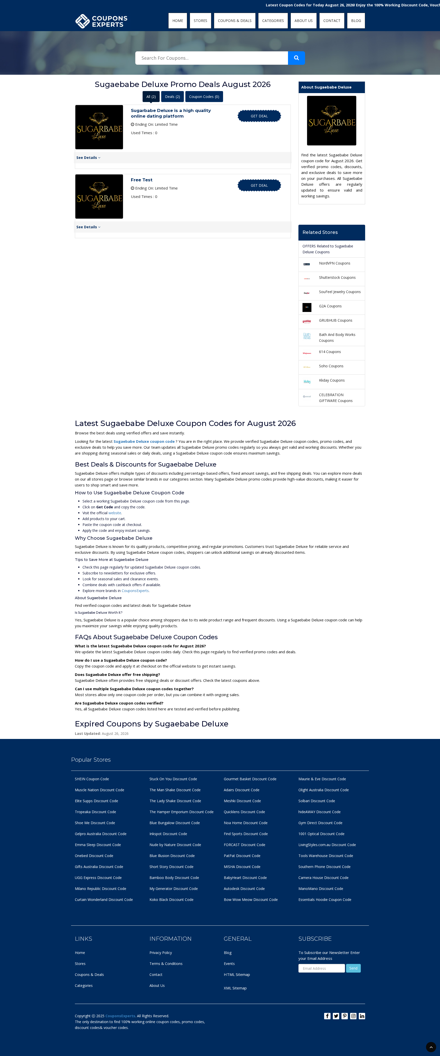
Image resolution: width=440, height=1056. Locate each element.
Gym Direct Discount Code (320, 822)
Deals (172, 96)
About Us (157, 985)
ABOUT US (304, 20)
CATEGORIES (273, 20)
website (114, 512)
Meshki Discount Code (242, 800)
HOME (177, 20)
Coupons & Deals (89, 974)
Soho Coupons (331, 365)
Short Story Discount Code (171, 866)
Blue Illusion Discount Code (172, 855)
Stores (80, 963)
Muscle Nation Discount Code (99, 789)
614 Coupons (330, 351)
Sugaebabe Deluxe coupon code (145, 441)
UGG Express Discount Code (98, 877)
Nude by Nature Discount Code (175, 844)
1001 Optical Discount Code (321, 833)
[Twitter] (336, 1016)
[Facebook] (327, 1016)
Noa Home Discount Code (246, 822)
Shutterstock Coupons (337, 277)
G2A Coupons (330, 306)
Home (80, 952)
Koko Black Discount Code (171, 899)
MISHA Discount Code (242, 866)
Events (229, 963)
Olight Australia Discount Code (323, 789)
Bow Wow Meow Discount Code (251, 899)
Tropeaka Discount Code (95, 811)
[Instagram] (353, 1016)
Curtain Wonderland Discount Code (104, 899)
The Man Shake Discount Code (175, 789)
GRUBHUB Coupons (335, 320)
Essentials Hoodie (313, 899)
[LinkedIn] (362, 1016)
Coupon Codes (204, 96)
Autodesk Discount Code (244, 888)
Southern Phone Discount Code (324, 866)
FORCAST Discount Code (244, 844)
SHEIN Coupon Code (92, 778)
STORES (200, 20)
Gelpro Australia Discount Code (101, 833)
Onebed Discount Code (94, 855)
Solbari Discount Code (316, 800)
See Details (87, 157)
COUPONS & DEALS (235, 20)
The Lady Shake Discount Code (175, 800)
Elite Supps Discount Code (96, 800)
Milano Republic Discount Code (100, 888)
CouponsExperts (135, 590)
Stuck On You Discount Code (173, 778)
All (151, 96)
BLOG (356, 20)
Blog (227, 952)
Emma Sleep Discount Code (98, 844)
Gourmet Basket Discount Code (250, 778)
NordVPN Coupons (334, 263)
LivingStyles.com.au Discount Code (327, 844)
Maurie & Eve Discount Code (322, 778)
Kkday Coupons (332, 380)
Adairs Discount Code (241, 789)
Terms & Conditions (166, 963)
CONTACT (331, 20)
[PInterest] (344, 1016)
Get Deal (259, 116)
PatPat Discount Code (242, 855)
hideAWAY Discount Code (319, 811)
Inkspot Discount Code (168, 833)
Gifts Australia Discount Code (99, 866)
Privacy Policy (160, 952)
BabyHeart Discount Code (245, 877)
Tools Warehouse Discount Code (325, 855)
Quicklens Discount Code (244, 811)
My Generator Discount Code (173, 888)
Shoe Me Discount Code (95, 822)
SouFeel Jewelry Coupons (340, 291)
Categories (84, 985)
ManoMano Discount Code (320, 888)
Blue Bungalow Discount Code (174, 822)
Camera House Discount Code (323, 877)
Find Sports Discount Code (246, 833)
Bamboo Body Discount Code (174, 877)
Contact (155, 974)
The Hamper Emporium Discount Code (181, 811)
